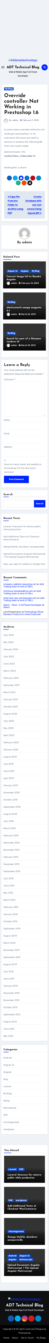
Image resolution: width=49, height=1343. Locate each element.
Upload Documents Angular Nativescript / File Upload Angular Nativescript (23, 1268)
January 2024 (10, 649)
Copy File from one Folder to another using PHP (15, 204)
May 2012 (8, 1036)
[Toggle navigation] (2, 67)
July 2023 (8, 656)
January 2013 (10, 986)
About (6, 607)
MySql (6, 1100)
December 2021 (11, 685)
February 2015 (10, 907)
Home (6, 1338)
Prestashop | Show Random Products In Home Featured (23, 613)
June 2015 (8, 885)
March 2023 (9, 671)
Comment (10, 379)
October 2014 (10, 921)
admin (15, 120)
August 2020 (10, 714)
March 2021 (9, 692)
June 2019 (9, 771)
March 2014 (9, 943)
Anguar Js (13, 271)
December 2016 (11, 842)
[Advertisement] (24, 28)
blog (5, 1079)
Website (8, 447)
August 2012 (10, 1021)
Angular (25, 271)
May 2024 (8, 642)
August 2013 (10, 964)
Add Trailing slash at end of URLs (23, 585)
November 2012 (11, 1000)
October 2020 (10, 706)
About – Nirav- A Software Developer (22, 605)
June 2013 (8, 978)
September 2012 (12, 1014)
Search (8, 494)
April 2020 (8, 735)
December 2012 (11, 993)
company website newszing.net (19, 584)
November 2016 (11, 850)
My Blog (9, 89)
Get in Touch (27, 1338)
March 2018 (9, 828)
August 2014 (10, 936)
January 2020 (10, 749)
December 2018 (11, 792)
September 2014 (12, 928)
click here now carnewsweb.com (19, 598)
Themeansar (24, 1333)
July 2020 (8, 721)
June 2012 (9, 1029)
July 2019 (8, 764)
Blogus (39, 1329)
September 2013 (11, 957)
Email (6, 433)
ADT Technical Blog (23, 67)
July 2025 (8, 635)
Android (7, 1057)
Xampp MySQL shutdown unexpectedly (24, 546)
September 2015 (11, 871)
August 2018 (10, 814)
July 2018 (8, 821)
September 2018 (12, 807)
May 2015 (8, 893)
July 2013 (8, 971)
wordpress (8, 1129)
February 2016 (11, 857)
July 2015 (8, 878)
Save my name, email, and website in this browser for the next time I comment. (23, 468)
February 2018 (11, 835)
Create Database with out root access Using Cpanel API (33, 204)
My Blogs (41, 1338)
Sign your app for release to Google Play (24, 564)
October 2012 (10, 1007)
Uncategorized (11, 1122)
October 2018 (10, 799)
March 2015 (9, 900)
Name (7, 420)
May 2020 (8, 728)
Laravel (7, 1086)
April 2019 (8, 778)
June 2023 (9, 663)
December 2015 (11, 864)
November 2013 (11, 950)
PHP (5, 1115)
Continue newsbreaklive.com (18, 591)
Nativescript (9, 1108)
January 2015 (10, 914)
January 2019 (10, 785)
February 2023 (11, 678)
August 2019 (10, 757)
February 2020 (11, 742)
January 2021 (10, 699)
